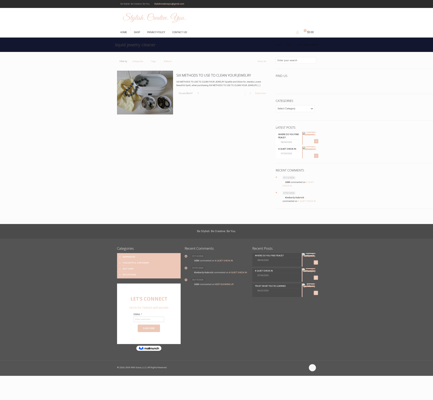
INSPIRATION (129, 257)
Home (278, 44)
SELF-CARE (128, 268)
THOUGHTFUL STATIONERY (136, 263)
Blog (289, 44)
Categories (137, 61)
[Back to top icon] (312, 367)
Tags (153, 61)
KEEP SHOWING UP (224, 284)
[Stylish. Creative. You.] (154, 17)
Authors (168, 61)
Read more (260, 93)
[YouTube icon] (302, 3)
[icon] (310, 3)
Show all (262, 61)
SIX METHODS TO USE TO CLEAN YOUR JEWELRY (213, 75)
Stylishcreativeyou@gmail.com (169, 4)
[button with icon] (279, 83)
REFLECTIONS (129, 274)
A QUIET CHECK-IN (307, 201)
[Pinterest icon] (306, 3)
